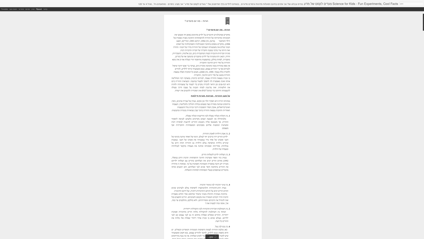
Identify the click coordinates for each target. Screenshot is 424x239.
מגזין (33, 9)
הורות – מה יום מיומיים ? (196, 20)
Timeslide (4, 9)
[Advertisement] (242, 52)
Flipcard (39, 9)
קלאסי (45, 9)
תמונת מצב (13, 9)
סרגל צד (21, 9)
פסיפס (27, 9)
